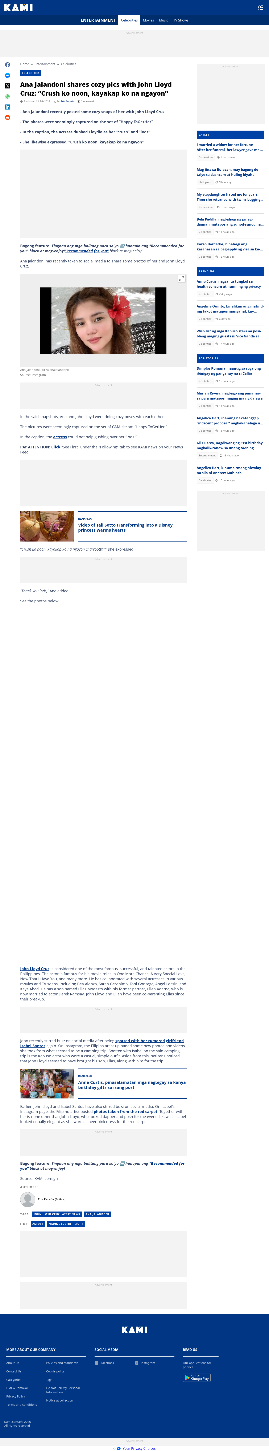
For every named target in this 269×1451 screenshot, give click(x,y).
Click (55, 446)
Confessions (206, 157)
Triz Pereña (67, 101)
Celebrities (129, 20)
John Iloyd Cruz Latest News (57, 1214)
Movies (148, 20)
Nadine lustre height (66, 1224)
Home (24, 64)
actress (60, 436)
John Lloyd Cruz (34, 968)
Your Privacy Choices (139, 1448)
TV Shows (181, 20)
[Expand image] (182, 279)
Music (163, 20)
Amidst (37, 1224)
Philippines (205, 182)
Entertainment (98, 20)
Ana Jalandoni (97, 1214)
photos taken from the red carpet (125, 1111)
